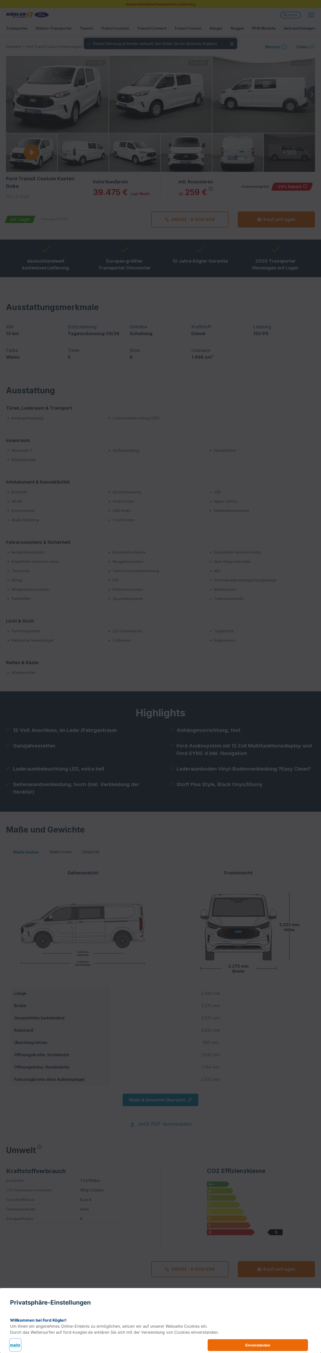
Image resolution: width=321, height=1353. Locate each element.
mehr (15, 1344)
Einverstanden (257, 1345)
